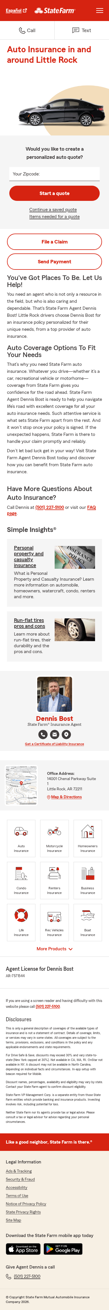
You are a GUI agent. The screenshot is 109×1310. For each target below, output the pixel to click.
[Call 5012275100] (43, 734)
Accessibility (16, 1188)
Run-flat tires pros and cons (29, 623)
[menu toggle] (100, 11)
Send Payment (54, 261)
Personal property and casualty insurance (29, 556)
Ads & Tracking (19, 1171)
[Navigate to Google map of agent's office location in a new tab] (66, 734)
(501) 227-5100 (49, 507)
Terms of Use (17, 1196)
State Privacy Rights (23, 1212)
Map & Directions (66, 797)
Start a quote (54, 193)
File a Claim (55, 241)
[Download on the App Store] (23, 1249)
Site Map (13, 1220)
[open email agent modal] (54, 735)
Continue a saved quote (53, 209)
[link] (55, 10)
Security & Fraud (20, 1179)
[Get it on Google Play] (63, 1249)
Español (14, 10)
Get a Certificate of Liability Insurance (54, 744)
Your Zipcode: (26, 174)
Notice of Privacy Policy (26, 1204)
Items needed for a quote (54, 216)
